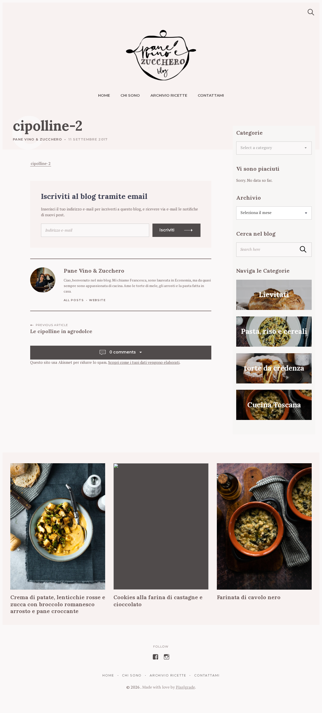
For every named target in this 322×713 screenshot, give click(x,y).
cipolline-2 (41, 163)
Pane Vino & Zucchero (37, 139)
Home (104, 95)
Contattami (211, 95)
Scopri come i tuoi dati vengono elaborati (143, 362)
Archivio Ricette (168, 95)
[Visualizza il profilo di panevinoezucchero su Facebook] (155, 657)
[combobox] (274, 148)
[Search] (309, 12)
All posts (74, 300)
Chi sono (130, 95)
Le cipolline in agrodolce (61, 331)
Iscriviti (166, 230)
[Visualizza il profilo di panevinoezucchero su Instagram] (167, 657)
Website (97, 300)
